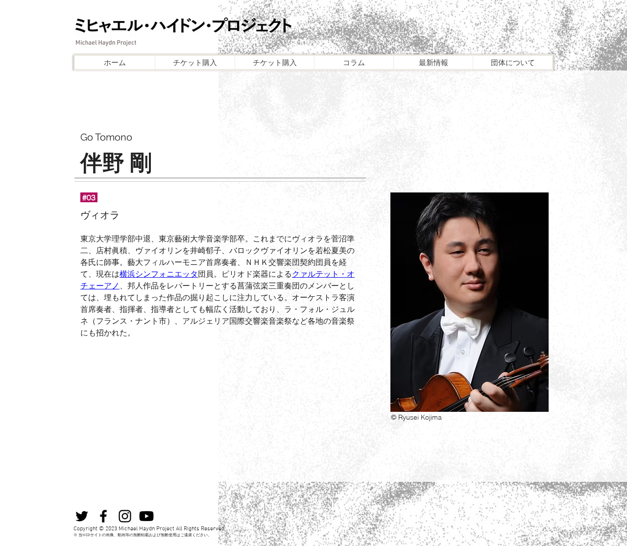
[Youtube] (146, 516)
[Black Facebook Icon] (103, 516)
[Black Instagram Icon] (125, 516)
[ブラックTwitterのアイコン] (81, 516)
